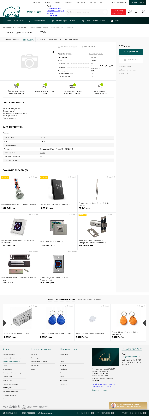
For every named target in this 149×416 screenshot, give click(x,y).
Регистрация (121, 2)
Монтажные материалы (10, 391)
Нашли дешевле (127, 66)
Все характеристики (96, 54)
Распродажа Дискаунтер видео (13, 373)
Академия (63, 380)
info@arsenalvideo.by (54, 8)
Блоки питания (7, 376)
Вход (113, 2)
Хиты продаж (35, 358)
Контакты (63, 365)
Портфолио (63, 369)
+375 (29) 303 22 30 (33, 12)
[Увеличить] (29, 61)
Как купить (63, 384)
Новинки (34, 354)
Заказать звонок (138, 2)
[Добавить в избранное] (53, 47)
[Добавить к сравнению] (53, 52)
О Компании (64, 354)
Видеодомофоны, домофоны (12, 358)
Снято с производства (10, 399)
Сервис (62, 373)
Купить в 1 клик (132, 60)
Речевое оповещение (9, 395)
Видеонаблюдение (9, 354)
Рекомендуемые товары (39, 361)
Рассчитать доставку (128, 70)
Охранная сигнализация (10, 384)
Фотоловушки (7, 388)
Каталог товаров (14, 21)
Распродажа (35, 365)
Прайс (62, 361)
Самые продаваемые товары (61, 299)
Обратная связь (11, 413)
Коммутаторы (7, 380)
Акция (33, 369)
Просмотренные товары (89, 299)
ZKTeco (93, 71)
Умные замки (7, 369)
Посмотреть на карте (99, 390)
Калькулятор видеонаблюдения (118, 12)
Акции (5, 365)
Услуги (62, 358)
